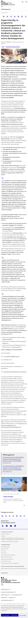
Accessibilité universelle (5, 546)
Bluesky (14, 16)
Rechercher (22, 2)
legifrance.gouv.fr (5, 595)
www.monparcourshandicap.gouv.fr (11, 427)
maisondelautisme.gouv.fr (6, 600)
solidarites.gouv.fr (5, 589)
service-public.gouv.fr (16, 595)
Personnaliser (22, 615)
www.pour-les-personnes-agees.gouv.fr (14, 424)
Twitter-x (2, 525)
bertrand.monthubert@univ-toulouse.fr (15, 372)
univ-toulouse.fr (15, 347)
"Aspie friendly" (8, 497)
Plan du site (3, 603)
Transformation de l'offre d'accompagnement (9, 563)
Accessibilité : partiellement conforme (13, 603)
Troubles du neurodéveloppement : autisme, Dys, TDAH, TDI (12, 566)
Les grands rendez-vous (5, 534)
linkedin (15, 525)
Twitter (11, 16)
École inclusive (3, 553)
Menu (26, 2)
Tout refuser (14, 615)
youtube (11, 525)
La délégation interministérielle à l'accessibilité (9, 541)
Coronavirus (3, 550)
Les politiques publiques (5, 544)
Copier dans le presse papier (25, 16)
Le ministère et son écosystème (7, 531)
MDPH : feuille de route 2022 (6, 557)
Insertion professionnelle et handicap (8, 555)
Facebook (7, 16)
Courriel (22, 16)
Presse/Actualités (4, 573)
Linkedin (3, 16)
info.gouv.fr (3, 597)
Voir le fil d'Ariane (4, 12)
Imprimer (18, 16)
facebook (6, 525)
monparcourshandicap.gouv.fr (8, 592)
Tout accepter (5, 615)
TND (3, 47)
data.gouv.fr (11, 597)
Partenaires (3, 536)
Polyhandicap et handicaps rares (7, 559)
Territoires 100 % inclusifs (5, 561)
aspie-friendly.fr (6, 339)
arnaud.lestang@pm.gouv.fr (12, 356)
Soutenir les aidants (4, 548)
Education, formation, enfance (13, 47)
